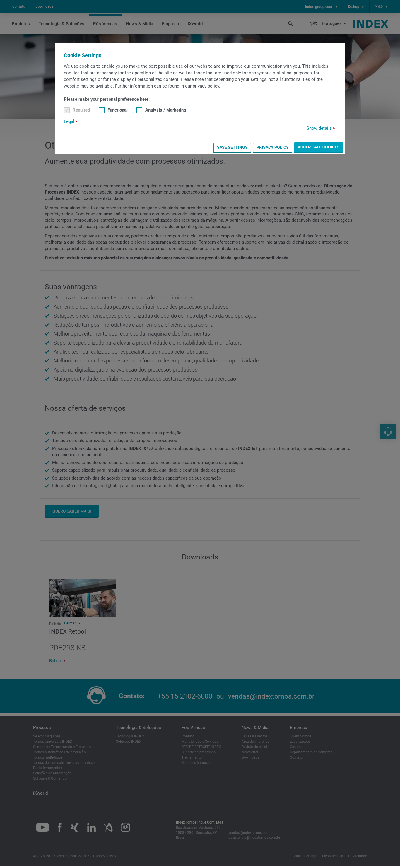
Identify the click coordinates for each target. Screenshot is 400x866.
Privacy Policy (273, 147)
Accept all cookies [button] (319, 147)
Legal (69, 121)
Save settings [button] (232, 147)
